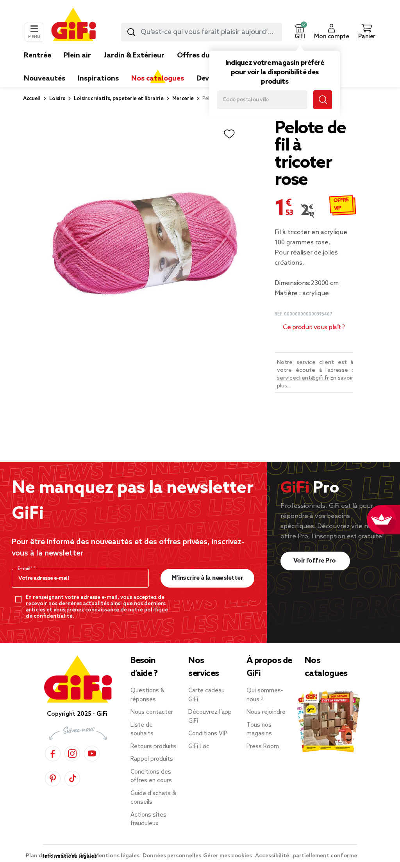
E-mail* (26, 569)
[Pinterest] (53, 777)
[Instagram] (72, 752)
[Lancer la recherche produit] (131, 32)
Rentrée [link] (37, 55)
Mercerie (183, 99)
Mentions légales (117, 856)
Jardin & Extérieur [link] (134, 55)
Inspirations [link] (98, 78)
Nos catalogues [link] (157, 78)
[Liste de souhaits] (229, 134)
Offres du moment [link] (209, 55)
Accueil (32, 99)
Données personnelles (172, 856)
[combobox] (201, 32)
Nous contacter (151, 712)
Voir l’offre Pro (315, 561)
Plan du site (42, 856)
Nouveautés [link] (44, 78)
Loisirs (57, 99)
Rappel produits (151, 759)
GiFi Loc (198, 746)
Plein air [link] (77, 55)
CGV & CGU (76, 856)
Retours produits (153, 746)
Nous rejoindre (266, 712)
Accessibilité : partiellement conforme (306, 856)
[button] (300, 32)
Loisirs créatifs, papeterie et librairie (119, 99)
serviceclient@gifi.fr (303, 378)
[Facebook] (53, 752)
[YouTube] (92, 752)
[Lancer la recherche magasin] (322, 99)
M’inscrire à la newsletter (207, 578)
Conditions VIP (207, 733)
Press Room (262, 746)
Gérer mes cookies (228, 856)
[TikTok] (72, 777)
